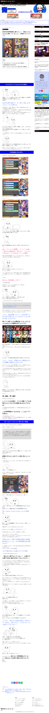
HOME (4, 3)
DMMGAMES (19, 3)
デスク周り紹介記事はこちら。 (40, 57)
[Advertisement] (16, 75)
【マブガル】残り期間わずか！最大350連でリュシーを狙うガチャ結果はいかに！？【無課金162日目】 (15, 21)
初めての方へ (11, 3)
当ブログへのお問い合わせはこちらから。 (38, 705)
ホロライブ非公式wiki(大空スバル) (37, 700)
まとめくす (42, 127)
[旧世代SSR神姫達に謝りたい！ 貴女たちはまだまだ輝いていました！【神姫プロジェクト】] (19, 683)
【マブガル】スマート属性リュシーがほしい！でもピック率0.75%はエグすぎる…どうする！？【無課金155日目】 (17, 22)
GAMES (27, 3)
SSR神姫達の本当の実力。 (10, 65)
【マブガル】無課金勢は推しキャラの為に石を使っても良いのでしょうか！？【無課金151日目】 (14, 23)
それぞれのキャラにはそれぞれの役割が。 (14, 63)
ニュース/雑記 (34, 3)
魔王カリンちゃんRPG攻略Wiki (19, 702)
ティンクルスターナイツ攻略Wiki (19, 700)
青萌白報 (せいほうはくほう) (8, 1)
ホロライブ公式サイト (35, 702)
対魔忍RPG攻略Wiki (18, 705)
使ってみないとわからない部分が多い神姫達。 (16, 66)
